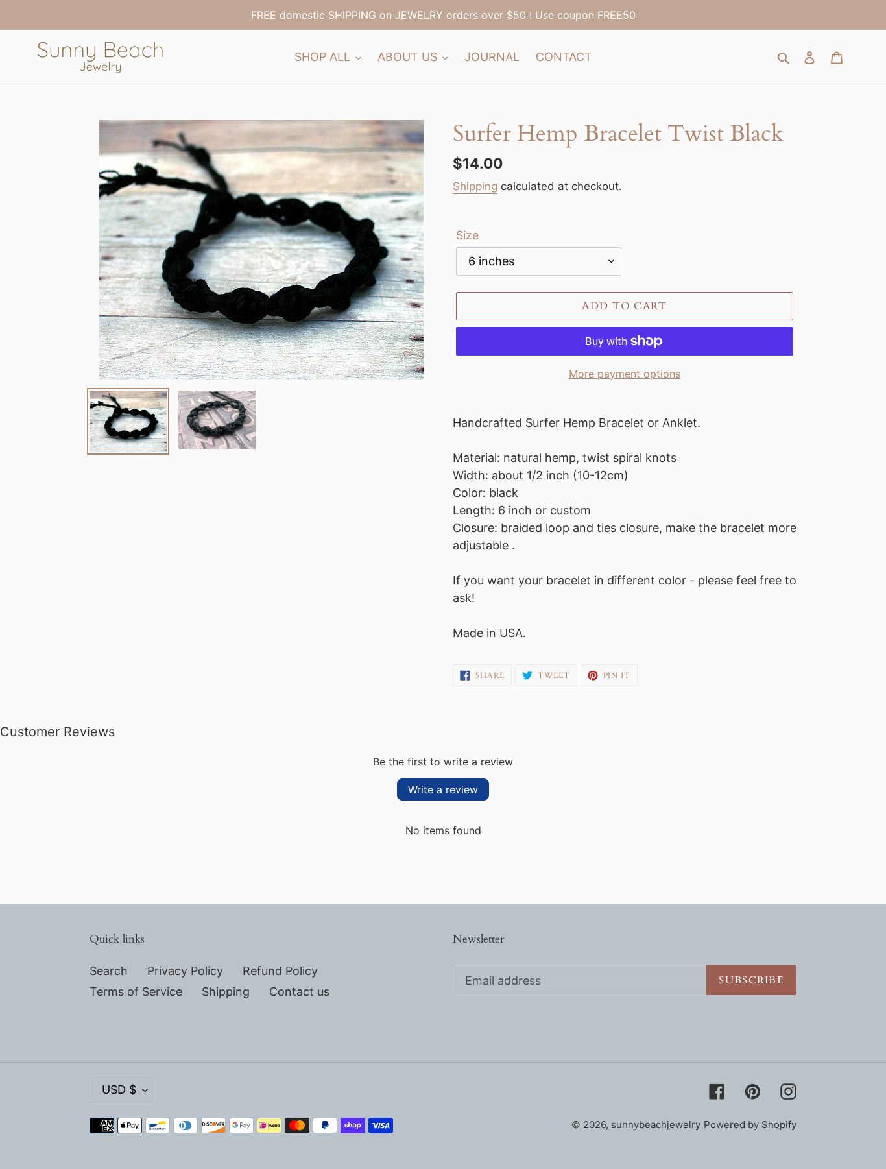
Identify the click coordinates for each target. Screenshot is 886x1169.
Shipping (475, 186)
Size (467, 235)
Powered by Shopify (750, 1124)
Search (109, 971)
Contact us (299, 991)
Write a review (443, 789)
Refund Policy (280, 971)
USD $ (119, 1089)
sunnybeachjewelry (655, 1124)
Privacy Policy (185, 971)
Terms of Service (136, 991)
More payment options (624, 373)
